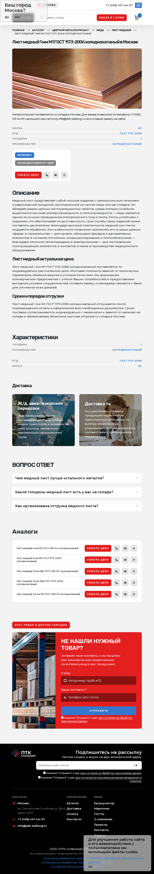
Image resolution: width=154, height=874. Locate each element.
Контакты (74, 819)
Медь (100, 30)
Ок (90, 866)
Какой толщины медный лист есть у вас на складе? (64, 492)
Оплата (72, 814)
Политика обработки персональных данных (77, 858)
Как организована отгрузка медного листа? (56, 506)
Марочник (101, 808)
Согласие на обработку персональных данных (77, 862)
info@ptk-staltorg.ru (32, 826)
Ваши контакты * (74, 689)
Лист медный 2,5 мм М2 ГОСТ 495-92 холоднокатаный (48, 594)
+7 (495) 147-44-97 (119, 5)
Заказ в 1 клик (111, 17)
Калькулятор (104, 803)
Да (7, 17)
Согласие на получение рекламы (77, 866)
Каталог (38, 30)
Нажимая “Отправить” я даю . (96, 719)
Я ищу (65, 673)
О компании (103, 819)
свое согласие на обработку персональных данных (110, 773)
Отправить (98, 710)
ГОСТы (99, 814)
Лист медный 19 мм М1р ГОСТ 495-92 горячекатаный (47, 571)
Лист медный (121, 30)
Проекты (100, 824)
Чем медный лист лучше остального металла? (59, 478)
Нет (17, 17)
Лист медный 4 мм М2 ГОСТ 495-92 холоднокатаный (47, 548)
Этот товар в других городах (41, 625)
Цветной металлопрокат (70, 30)
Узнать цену (28, 175)
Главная (18, 30)
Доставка (74, 808)
